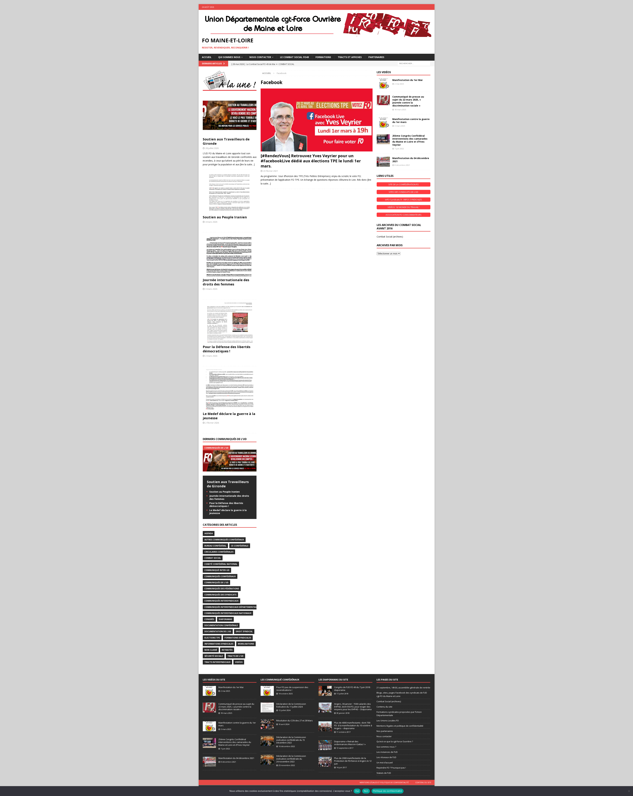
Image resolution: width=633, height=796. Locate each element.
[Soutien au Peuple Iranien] (229, 193)
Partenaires (376, 57)
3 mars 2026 (211, 288)
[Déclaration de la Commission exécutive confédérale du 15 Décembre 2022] (267, 741)
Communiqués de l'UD (216, 582)
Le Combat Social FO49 (294, 57)
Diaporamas (225, 619)
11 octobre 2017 (343, 732)
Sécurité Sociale (213, 656)
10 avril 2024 (284, 724)
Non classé (210, 650)
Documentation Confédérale (221, 625)
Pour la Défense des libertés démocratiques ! (226, 349)
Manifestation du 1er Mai (407, 80)
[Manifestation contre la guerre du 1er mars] (383, 123)
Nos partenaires (385, 731)
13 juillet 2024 (284, 710)
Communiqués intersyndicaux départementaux (231, 607)
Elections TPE (212, 637)
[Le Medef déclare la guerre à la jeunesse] (229, 390)
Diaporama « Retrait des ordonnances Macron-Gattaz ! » (350, 743)
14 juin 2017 (341, 767)
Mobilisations (246, 643)
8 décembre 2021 (402, 165)
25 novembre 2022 (287, 765)
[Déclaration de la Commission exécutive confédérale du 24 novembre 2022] (267, 760)
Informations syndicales (218, 643)
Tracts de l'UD (235, 656)
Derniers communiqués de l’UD (225, 439)
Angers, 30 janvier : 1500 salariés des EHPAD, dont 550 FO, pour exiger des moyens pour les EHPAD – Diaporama (353, 706)
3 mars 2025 (400, 126)
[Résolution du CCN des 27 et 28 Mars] (267, 724)
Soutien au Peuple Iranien (225, 217)
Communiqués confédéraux (220, 576)
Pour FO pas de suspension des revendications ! (292, 689)
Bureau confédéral (215, 545)
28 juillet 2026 (212, 148)
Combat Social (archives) (390, 236)
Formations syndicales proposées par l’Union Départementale (399, 713)
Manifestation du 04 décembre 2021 (410, 160)
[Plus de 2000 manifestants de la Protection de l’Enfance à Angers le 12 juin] (325, 762)
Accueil (206, 57)
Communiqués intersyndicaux (221, 600)
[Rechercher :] (413, 63)
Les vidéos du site (214, 679)
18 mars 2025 (400, 109)
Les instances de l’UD (387, 752)
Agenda (208, 533)
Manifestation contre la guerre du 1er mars (411, 121)
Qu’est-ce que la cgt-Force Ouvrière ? (395, 741)
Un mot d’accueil (385, 762)
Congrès (209, 619)
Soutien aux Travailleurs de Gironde (226, 141)
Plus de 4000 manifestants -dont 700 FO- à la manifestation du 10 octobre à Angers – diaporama (353, 725)
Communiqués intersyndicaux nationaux (227, 613)
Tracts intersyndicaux (217, 662)
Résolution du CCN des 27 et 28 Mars (294, 720)
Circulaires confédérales (218, 551)
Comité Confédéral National (220, 564)
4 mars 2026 (211, 221)
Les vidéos (384, 72)
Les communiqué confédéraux (280, 679)
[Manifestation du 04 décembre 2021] (383, 162)
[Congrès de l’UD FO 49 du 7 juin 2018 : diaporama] (325, 691)
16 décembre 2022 (287, 746)
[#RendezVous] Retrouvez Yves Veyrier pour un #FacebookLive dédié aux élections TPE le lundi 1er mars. (311, 161)
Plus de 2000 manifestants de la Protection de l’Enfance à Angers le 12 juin (353, 761)
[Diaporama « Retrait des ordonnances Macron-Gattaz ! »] (325, 745)
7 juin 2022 (399, 148)
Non (366, 791)
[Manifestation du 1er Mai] (383, 83)
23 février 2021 (270, 170)
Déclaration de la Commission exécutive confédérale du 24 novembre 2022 (291, 758)
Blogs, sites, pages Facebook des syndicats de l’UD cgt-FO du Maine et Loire (402, 694)
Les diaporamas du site (333, 679)
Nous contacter (384, 736)
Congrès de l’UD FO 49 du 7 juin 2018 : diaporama (352, 689)
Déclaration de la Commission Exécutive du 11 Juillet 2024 (291, 705)
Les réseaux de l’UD (386, 757)
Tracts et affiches (350, 57)
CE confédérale (239, 545)
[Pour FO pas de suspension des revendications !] (267, 691)
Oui (357, 791)
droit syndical (244, 631)
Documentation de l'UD (217, 631)
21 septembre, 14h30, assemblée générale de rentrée (403, 687)
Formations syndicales (238, 637)
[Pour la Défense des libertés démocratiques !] (229, 323)
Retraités (227, 650)
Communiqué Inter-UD (216, 570)
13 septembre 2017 (344, 748)
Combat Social (212, 558)
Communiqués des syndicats (220, 594)
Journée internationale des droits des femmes (226, 282)
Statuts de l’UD (384, 772)
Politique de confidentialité (387, 791)
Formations (323, 57)
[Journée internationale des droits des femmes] (229, 256)
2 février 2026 (212, 422)
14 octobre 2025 (286, 693)
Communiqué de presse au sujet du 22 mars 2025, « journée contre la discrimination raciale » (408, 101)
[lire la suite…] (247, 164)
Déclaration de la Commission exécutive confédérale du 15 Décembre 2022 (291, 740)
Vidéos (238, 662)
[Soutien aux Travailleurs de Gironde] (229, 115)
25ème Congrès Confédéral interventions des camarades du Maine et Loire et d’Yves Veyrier (409, 140)
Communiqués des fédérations (221, 588)
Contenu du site (384, 706)
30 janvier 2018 (342, 713)
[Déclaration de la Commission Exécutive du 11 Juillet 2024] (267, 707)
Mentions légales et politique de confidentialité (400, 725)
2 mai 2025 (399, 84)
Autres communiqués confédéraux (224, 539)
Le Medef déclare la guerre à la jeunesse (229, 416)
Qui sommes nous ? (386, 746)
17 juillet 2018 (342, 693)
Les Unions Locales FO (388, 720)
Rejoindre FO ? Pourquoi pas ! (391, 767)
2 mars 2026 (211, 355)
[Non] (629, 791)
